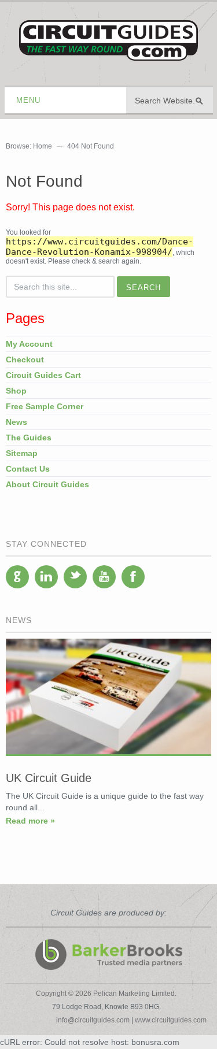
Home (42, 146)
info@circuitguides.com (93, 1020)
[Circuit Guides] (108, 52)
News (16, 422)
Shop (16, 390)
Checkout (25, 359)
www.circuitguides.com (171, 1020)
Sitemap (22, 453)
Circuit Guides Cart (43, 375)
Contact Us (28, 468)
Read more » (30, 820)
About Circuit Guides (47, 484)
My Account (29, 344)
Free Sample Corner (44, 406)
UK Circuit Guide (48, 778)
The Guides (29, 437)
